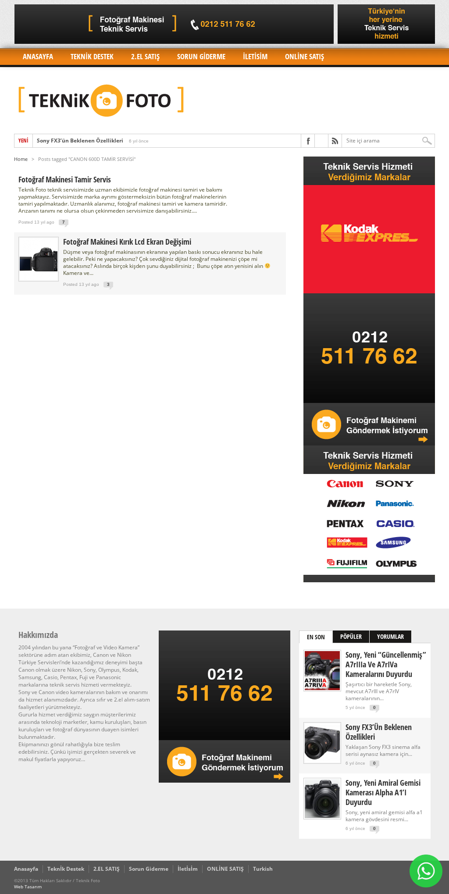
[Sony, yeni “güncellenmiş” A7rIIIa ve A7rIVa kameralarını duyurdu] (322, 688)
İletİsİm (255, 56)
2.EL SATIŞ (145, 56)
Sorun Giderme (201, 56)
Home (21, 159)
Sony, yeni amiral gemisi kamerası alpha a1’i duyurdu (383, 792)
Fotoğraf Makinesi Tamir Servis (64, 179)
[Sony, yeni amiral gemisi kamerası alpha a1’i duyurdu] (322, 816)
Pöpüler (351, 636)
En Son (316, 637)
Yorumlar (390, 636)
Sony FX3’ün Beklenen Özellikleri (80, 140)
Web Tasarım (28, 886)
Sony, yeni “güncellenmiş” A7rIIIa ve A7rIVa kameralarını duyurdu (386, 664)
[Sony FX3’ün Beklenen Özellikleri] (322, 760)
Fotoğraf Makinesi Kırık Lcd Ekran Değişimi (127, 241)
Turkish (263, 869)
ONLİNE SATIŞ (304, 56)
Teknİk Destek (92, 56)
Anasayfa (38, 56)
